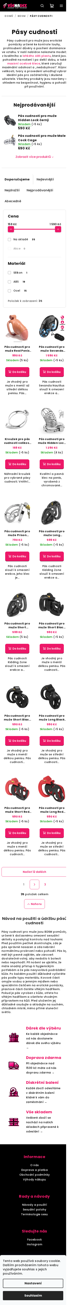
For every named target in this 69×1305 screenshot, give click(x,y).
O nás (34, 1165)
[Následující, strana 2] (34, 884)
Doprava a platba (34, 1170)
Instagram (34, 1244)
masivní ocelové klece (23, 63)
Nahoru (36, 904)
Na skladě (24, 239)
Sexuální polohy (34, 1209)
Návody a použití (34, 1205)
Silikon (20, 273)
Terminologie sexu (34, 1214)
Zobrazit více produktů (33, 157)
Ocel (20, 291)
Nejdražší (12, 190)
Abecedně (13, 201)
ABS (19, 282)
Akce (19, 248)
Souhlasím (33, 1295)
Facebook (34, 1239)
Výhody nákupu (34, 1179)
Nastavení (33, 1283)
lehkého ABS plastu (37, 56)
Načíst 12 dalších (34, 872)
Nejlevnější (45, 179)
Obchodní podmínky (34, 1175)
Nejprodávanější (40, 190)
